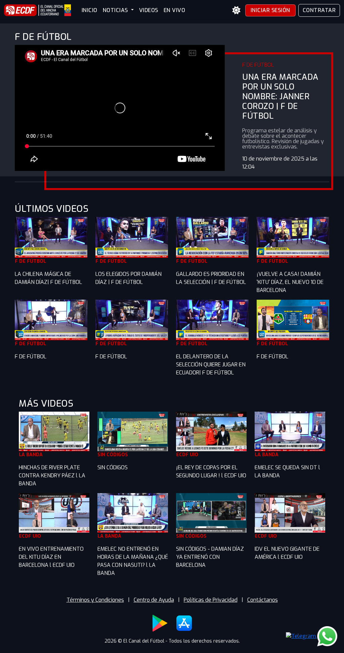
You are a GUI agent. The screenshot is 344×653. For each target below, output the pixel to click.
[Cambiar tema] (236, 10)
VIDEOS (148, 10)
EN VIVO (174, 10)
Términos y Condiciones (95, 599)
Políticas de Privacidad (211, 599)
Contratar (319, 10)
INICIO (89, 10)
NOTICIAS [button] (116, 10)
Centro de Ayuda (154, 599)
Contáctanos (262, 599)
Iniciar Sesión (270, 10)
